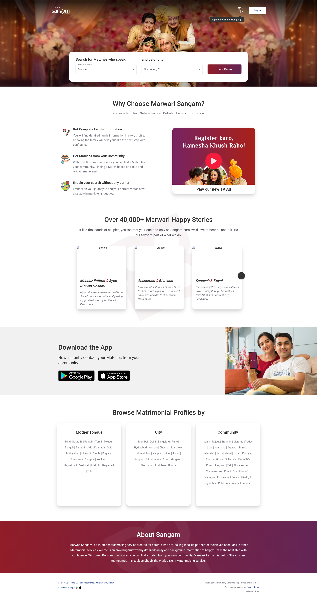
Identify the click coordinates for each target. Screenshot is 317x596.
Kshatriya (208, 453)
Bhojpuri (90, 459)
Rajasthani (70, 465)
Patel (221, 483)
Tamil (98, 441)
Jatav (237, 453)
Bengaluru (164, 441)
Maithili (95, 465)
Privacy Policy (94, 583)
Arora (219, 453)
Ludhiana (160, 465)
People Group (253, 587)
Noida (148, 459)
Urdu (89, 447)
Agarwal (232, 447)
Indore (157, 459)
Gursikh (235, 477)
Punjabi (88, 441)
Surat (166, 459)
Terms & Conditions (78, 583)
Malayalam (72, 453)
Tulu (89, 471)
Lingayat (220, 465)
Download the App (66, 588)
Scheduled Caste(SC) (237, 459)
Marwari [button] (83, 69)
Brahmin (226, 441)
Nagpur (157, 453)
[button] (243, 11)
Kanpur (138, 459)
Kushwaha (223, 477)
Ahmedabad (143, 453)
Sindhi (96, 453)
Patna (176, 453)
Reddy (246, 477)
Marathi (77, 441)
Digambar (210, 483)
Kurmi (209, 465)
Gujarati (80, 447)
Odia (109, 447)
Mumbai (143, 441)
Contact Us (63, 583)
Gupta (219, 459)
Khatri (228, 453)
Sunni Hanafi (240, 471)
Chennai (164, 447)
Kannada (99, 447)
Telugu (108, 441)
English (106, 453)
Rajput (216, 441)
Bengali (69, 447)
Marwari (86, 453)
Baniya (243, 447)
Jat (210, 447)
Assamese (77, 459)
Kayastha (220, 447)
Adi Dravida (233, 483)
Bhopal (172, 465)
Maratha (238, 441)
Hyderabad (140, 447)
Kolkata (153, 447)
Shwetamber (240, 465)
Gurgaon (176, 459)
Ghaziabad (147, 465)
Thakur (210, 459)
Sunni (206, 441)
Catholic (246, 483)
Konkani (101, 459)
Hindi (68, 441)
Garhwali (84, 465)
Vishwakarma (214, 471)
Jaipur (167, 453)
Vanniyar (210, 477)
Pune (175, 441)
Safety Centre (108, 583)
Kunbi (227, 471)
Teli (229, 465)
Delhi (153, 441)
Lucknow (176, 447)
